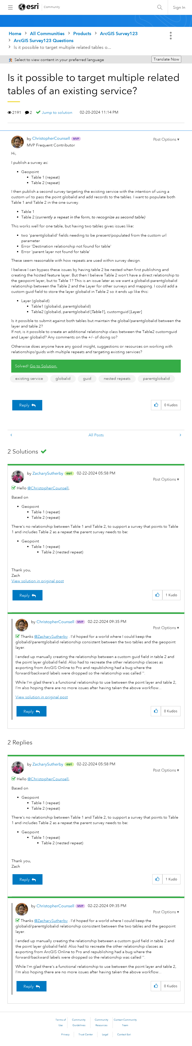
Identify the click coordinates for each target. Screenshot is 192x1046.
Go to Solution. (43, 366)
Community (52, 7)
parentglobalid (156, 378)
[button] (166, 139)
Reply (24, 405)
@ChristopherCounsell (48, 488)
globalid (63, 378)
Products (82, 33)
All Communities (47, 33)
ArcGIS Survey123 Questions (44, 40)
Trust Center (85, 1034)
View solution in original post (38, 581)
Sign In (179, 7)
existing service (29, 378)
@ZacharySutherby (51, 636)
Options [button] (171, 35)
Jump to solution (57, 112)
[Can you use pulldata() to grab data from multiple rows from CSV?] (180, 435)
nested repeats (117, 378)
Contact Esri (124, 1034)
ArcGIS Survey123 (119, 33)
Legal (105, 1034)
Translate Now (166, 59)
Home (15, 33)
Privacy (65, 1034)
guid (87, 378)
